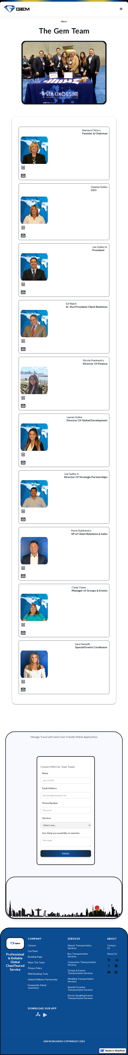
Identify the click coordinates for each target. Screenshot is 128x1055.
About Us (112, 953)
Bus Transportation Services (78, 955)
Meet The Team (36, 962)
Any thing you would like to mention (61, 833)
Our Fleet (33, 951)
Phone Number (50, 803)
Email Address (49, 788)
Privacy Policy (35, 968)
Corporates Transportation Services (82, 963)
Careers (32, 945)
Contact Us (111, 946)
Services (46, 818)
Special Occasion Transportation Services (80, 988)
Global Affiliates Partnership (42, 979)
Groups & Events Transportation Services (80, 971)
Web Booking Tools (38, 973)
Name (45, 773)
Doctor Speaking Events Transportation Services (80, 996)
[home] (17, 9)
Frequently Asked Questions (37, 986)
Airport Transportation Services (80, 946)
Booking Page (35, 956)
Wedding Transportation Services (81, 980)
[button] (121, 9)
